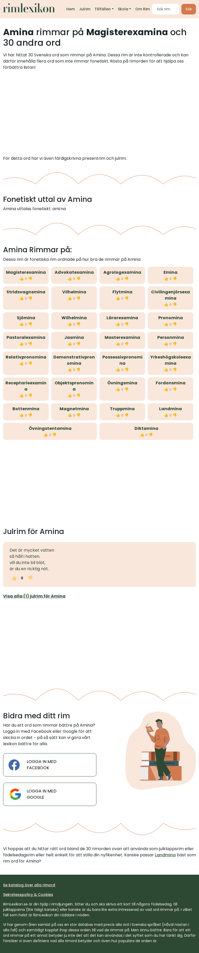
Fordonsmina (171, 383)
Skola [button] (123, 9)
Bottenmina (25, 409)
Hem (70, 9)
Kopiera (52, 577)
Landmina (170, 409)
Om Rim (142, 9)
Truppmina (122, 409)
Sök (189, 9)
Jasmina (74, 337)
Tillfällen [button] (103, 9)
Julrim (84, 9)
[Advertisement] (99, 113)
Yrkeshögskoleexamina (170, 360)
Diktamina (146, 428)
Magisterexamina (26, 272)
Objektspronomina (74, 386)
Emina (170, 272)
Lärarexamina (122, 318)
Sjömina (26, 318)
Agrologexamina (122, 272)
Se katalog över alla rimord (29, 885)
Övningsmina (122, 383)
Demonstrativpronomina (74, 360)
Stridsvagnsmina (25, 292)
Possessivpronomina (122, 360)
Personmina (170, 337)
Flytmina (122, 292)
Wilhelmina (74, 318)
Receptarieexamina (25, 386)
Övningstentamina (50, 428)
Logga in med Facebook (41, 765)
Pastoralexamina (25, 337)
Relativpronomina (26, 357)
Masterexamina (122, 337)
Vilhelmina (74, 292)
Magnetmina (74, 409)
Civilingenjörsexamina (170, 295)
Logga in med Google (41, 794)
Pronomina (170, 318)
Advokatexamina (74, 272)
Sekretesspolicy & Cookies (28, 894)
